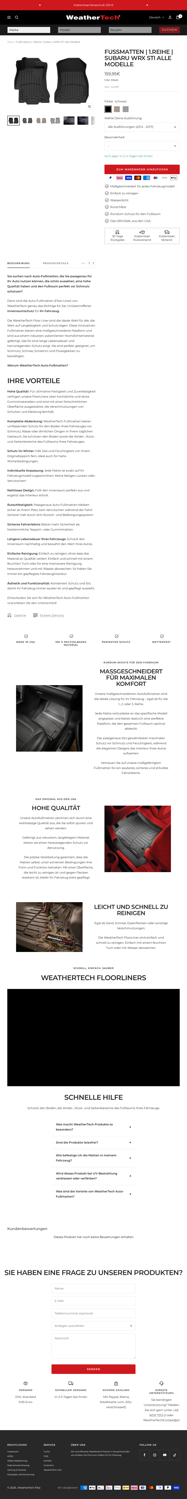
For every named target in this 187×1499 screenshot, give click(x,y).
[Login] (170, 17)
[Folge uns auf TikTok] (175, 1455)
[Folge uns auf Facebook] (145, 1455)
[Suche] (16, 17)
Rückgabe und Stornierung (20, 1474)
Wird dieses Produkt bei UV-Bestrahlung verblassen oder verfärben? (86, 1176)
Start (10, 42)
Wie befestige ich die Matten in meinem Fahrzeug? (86, 1158)
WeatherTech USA (53, 1470)
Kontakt (47, 1460)
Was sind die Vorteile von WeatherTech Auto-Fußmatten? (90, 1194)
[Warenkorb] (178, 17)
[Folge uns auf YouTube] (165, 1455)
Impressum (13, 1451)
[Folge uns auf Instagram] (155, 1455)
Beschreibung (18, 263)
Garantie (20, 615)
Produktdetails (55, 263)
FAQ (46, 1456)
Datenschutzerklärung (18, 1465)
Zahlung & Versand (16, 1470)
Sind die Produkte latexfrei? (77, 1142)
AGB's (10, 1456)
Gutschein (49, 1465)
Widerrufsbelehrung (17, 1460)
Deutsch (155, 17)
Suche (47, 1451)
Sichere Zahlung (52, 615)
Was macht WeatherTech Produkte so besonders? (84, 1127)
